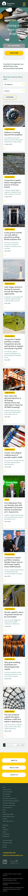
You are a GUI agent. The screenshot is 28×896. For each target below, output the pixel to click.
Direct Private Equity (8, 791)
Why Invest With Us (7, 807)
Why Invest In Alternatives (9, 803)
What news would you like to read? (13, 78)
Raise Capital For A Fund (8, 816)
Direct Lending (6, 794)
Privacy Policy (6, 834)
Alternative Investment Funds (10, 798)
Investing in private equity (9, 805)
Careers (4, 832)
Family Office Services (8, 821)
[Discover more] (5, 148)
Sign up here (14, 53)
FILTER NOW (9, 97)
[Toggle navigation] (24, 4)
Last (18, 745)
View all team (14, 767)
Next (22, 745)
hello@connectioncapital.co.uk (13, 855)
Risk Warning (6, 836)
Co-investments (6, 796)
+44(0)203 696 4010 (9, 853)
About (4, 809)
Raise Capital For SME (8, 814)
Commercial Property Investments (11, 800)
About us (14, 760)
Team (4, 812)
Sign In (4, 827)
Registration (6, 825)
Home (4, 787)
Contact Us (14, 775)
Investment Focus (7, 789)
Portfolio (5, 819)
